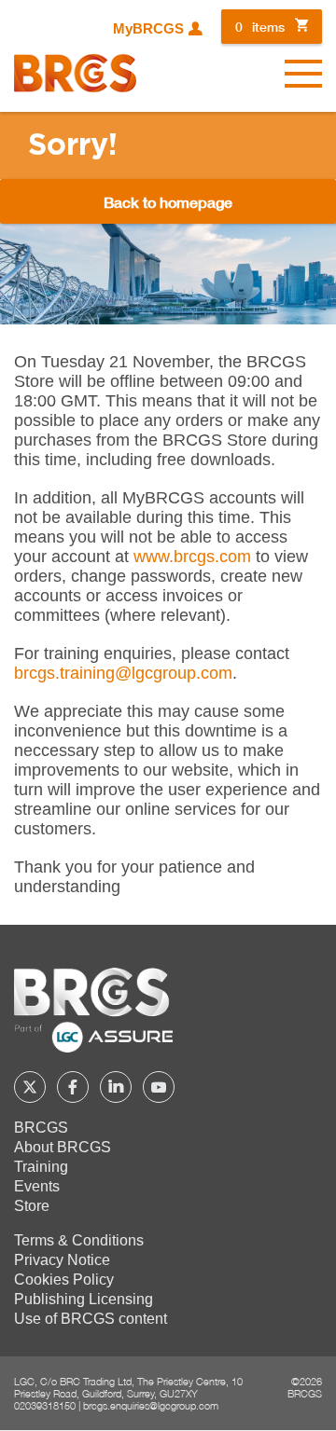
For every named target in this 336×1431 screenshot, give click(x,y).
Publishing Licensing (83, 1299)
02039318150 (45, 1405)
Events (37, 1186)
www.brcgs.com (192, 556)
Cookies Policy (64, 1279)
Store (31, 1206)
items (260, 26)
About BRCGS (62, 1147)
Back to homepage (168, 202)
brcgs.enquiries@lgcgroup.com (150, 1405)
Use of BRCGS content (90, 1319)
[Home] (75, 73)
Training (41, 1167)
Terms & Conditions (79, 1240)
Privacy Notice (62, 1260)
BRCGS (41, 1127)
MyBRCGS (148, 28)
